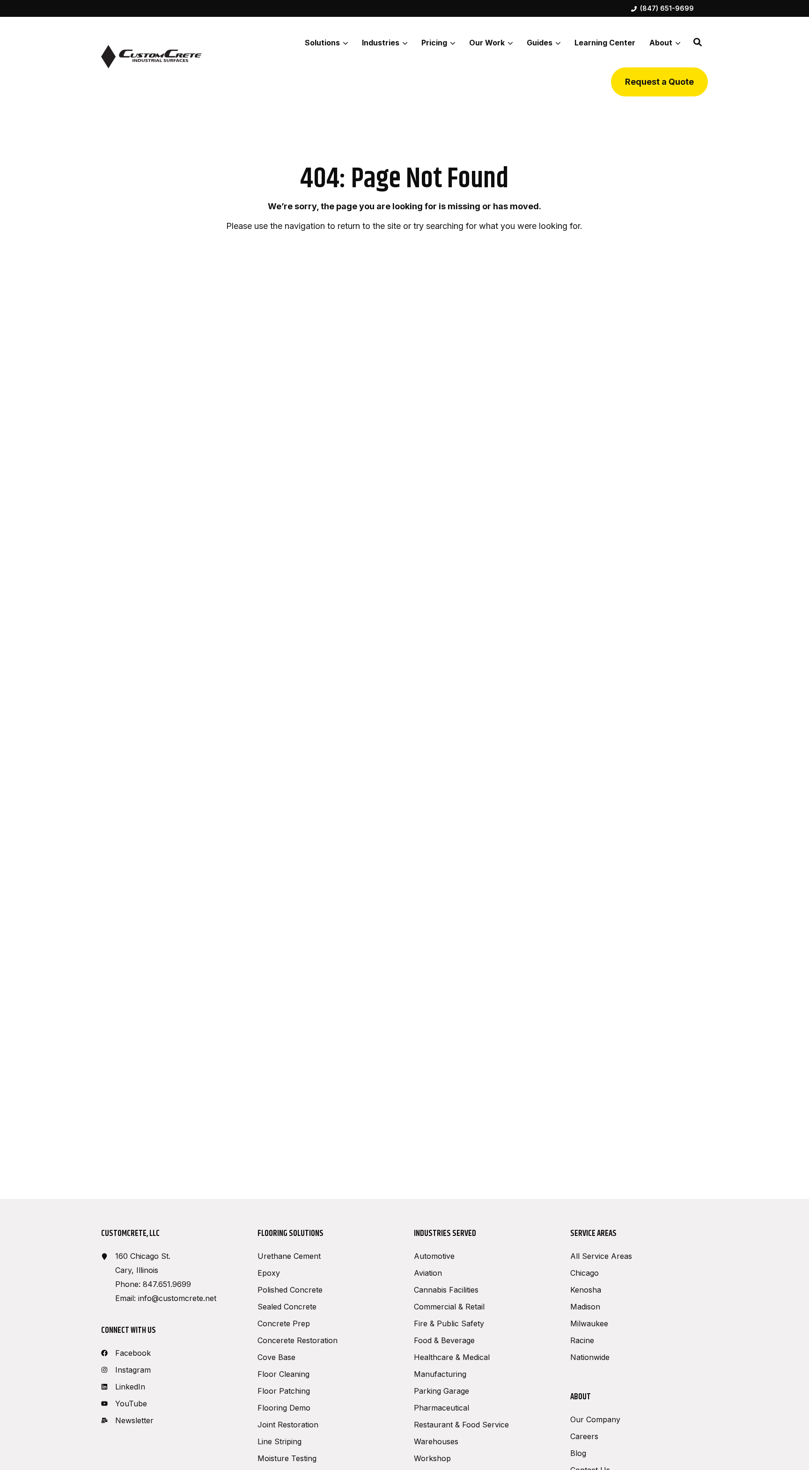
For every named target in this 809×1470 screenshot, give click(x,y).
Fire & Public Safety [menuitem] (449, 1323)
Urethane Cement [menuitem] (289, 1256)
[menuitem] (662, 8)
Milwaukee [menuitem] (589, 1323)
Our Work (487, 42)
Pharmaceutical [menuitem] (441, 1407)
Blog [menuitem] (578, 1453)
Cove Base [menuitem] (276, 1357)
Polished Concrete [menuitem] (290, 1289)
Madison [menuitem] (585, 1306)
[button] (697, 42)
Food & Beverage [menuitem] (444, 1340)
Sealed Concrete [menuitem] (286, 1306)
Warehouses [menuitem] (436, 1441)
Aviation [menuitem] (428, 1273)
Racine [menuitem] (582, 1340)
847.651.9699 (167, 1284)
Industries (380, 42)
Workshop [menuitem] (432, 1458)
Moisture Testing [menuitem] (286, 1458)
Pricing (434, 42)
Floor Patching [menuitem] (283, 1391)
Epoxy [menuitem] (268, 1273)
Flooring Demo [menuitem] (283, 1407)
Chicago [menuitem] (584, 1273)
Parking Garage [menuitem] (441, 1391)
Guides (539, 42)
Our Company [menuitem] (595, 1419)
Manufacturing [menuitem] (440, 1374)
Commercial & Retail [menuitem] (449, 1306)
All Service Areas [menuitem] (601, 1256)
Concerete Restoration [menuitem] (297, 1340)
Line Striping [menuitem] (279, 1441)
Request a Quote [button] (659, 82)
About (660, 42)
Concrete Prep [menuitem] (283, 1323)
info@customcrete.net (177, 1298)
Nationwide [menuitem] (590, 1357)
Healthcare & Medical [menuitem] (452, 1357)
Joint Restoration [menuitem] (287, 1424)
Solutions (322, 42)
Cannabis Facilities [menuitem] (446, 1289)
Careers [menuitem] (584, 1436)
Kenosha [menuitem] (585, 1289)
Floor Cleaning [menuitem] (283, 1374)
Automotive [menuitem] (434, 1256)
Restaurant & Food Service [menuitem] (461, 1424)
